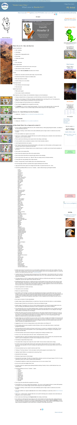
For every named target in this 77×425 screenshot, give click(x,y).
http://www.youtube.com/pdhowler (31, 120)
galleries (32, 12)
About (48, 1)
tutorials (67, 12)
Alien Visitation (66, 118)
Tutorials (34, 1)
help (75, 12)
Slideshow (70, 68)
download (61, 12)
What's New (17, 1)
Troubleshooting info (37, 272)
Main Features (21, 12)
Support (29, 1)
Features (8, 1)
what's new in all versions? (51, 12)
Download (23, 1)
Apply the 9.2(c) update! (70, 19)
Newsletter (39, 1)
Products (2, 1)
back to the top (59, 412)
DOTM (44, 1)
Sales (12, 1)
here (74, 126)
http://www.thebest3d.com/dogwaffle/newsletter (34, 114)
